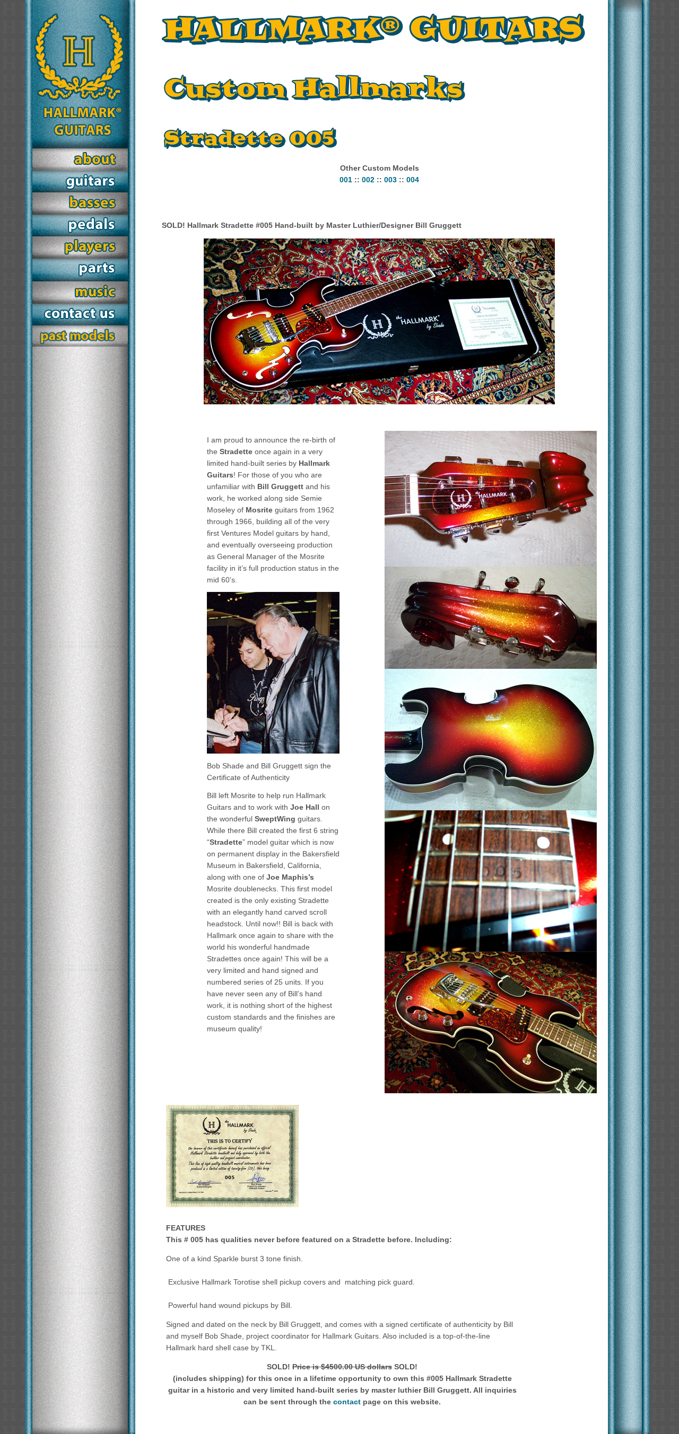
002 (368, 179)
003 (390, 179)
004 (412, 179)
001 (346, 179)
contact (347, 1401)
